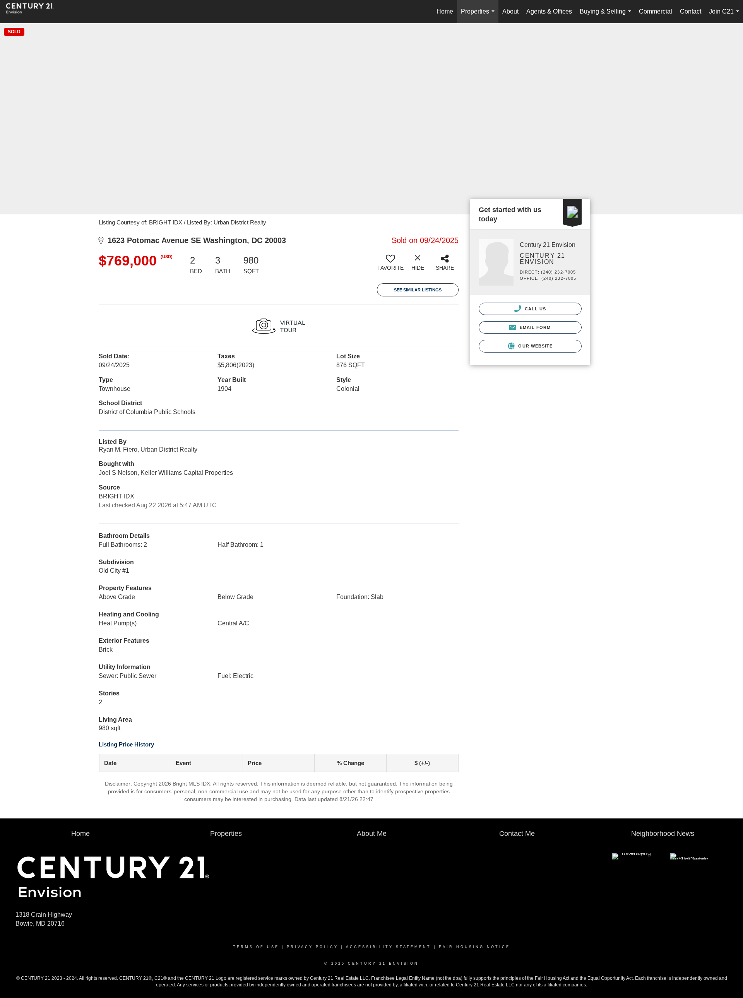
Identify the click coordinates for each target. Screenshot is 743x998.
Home (445, 11)
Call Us (534, 308)
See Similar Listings (418, 290)
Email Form (534, 327)
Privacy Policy (312, 947)
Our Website (535, 346)
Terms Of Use (256, 947)
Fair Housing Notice (474, 947)
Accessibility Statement (388, 947)
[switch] (390, 265)
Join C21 (725, 15)
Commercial (655, 11)
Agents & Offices (549, 11)
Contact (690, 11)
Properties (479, 15)
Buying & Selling (607, 15)
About (510, 11)
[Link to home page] (34, 11)
